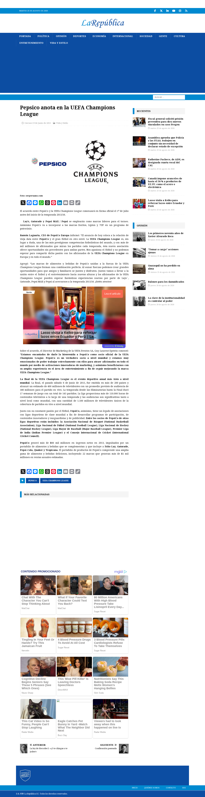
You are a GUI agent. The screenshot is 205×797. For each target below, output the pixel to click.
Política (43, 36)
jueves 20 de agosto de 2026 (162, 286)
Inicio (135, 788)
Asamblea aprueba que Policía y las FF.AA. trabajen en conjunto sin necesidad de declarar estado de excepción (166, 142)
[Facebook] (155, 11)
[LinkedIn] (167, 11)
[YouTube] (173, 11)
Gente (163, 36)
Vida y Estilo (59, 43)
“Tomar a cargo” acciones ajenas (163, 251)
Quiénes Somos (152, 788)
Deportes (79, 36)
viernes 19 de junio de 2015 (38, 123)
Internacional (123, 36)
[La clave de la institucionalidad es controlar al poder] (139, 301)
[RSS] (186, 11)
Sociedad (146, 36)
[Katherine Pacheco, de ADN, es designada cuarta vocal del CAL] (139, 163)
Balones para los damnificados (166, 281)
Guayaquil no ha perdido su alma (164, 267)
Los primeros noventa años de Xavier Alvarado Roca (166, 235)
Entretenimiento (31, 43)
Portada (25, 36)
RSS (184, 788)
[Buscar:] (169, 97)
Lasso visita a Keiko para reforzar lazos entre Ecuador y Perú (166, 203)
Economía (99, 36)
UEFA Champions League (56, 481)
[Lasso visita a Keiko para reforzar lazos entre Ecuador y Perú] (139, 203)
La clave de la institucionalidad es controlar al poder (166, 299)
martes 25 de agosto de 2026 (162, 128)
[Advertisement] (102, 70)
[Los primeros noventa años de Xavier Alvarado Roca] (139, 236)
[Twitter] (161, 11)
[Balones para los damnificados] (139, 285)
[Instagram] (180, 11)
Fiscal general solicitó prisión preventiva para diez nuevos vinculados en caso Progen (165, 121)
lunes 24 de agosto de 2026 (162, 240)
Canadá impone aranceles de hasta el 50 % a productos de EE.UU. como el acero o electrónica (165, 183)
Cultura (179, 36)
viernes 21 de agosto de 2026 (163, 256)
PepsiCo (32, 481)
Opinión (61, 36)
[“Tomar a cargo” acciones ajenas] (139, 253)
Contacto (171, 788)
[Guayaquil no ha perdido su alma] (139, 269)
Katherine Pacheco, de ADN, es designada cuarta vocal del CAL (166, 162)
